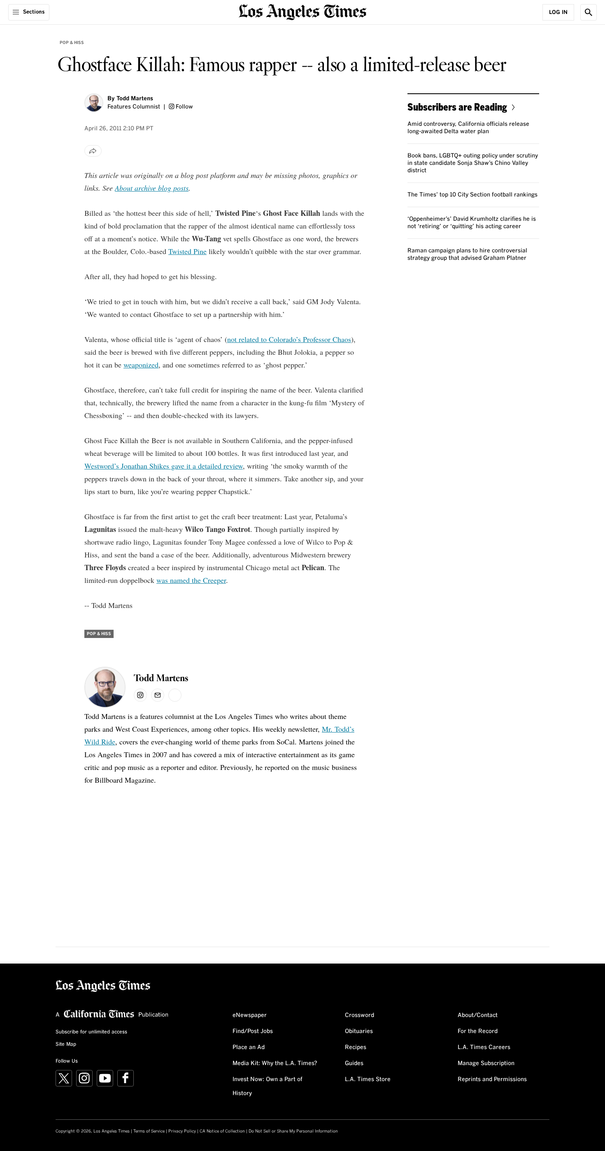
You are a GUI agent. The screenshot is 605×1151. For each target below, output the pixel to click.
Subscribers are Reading (457, 107)
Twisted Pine (187, 251)
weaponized (140, 365)
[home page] (302, 11)
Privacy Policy (182, 1131)
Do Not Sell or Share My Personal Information (293, 1131)
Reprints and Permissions (492, 1079)
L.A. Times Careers (484, 1047)
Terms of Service (149, 1131)
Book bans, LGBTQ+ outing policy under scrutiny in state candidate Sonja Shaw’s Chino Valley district (472, 163)
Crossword (359, 1015)
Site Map (66, 1044)
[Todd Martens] (93, 102)
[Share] (93, 151)
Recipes (355, 1047)
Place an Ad (249, 1047)
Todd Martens (134, 99)
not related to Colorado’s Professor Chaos (289, 339)
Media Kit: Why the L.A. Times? (275, 1063)
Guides (354, 1063)
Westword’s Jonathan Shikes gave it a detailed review (163, 466)
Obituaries (359, 1031)
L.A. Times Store (368, 1079)
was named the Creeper (191, 580)
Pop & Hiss (72, 43)
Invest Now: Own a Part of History (267, 1086)
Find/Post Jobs (253, 1031)
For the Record (478, 1031)
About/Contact (478, 1015)
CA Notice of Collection (222, 1131)
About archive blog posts (151, 188)
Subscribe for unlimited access (91, 1032)
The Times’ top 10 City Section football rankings (472, 195)
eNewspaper (250, 1015)
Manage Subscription (486, 1063)
